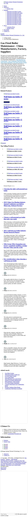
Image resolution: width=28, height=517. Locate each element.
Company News (11, 27)
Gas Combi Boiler (9, 377)
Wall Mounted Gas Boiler (7, 460)
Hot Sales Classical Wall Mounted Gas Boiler (15, 462)
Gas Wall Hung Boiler (6, 463)
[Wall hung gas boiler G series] (11, 117)
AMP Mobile (14, 459)
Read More (6, 102)
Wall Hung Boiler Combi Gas (12, 374)
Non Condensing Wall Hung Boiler (17, 61)
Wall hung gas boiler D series (14, 15)
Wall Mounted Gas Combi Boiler (13, 379)
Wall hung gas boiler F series (14, 17)
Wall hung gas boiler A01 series (14, 13)
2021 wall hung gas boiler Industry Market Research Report (15, 231)
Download (6, 29)
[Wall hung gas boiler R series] (11, 130)
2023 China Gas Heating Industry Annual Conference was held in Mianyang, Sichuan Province (14, 203)
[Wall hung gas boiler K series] (11, 136)
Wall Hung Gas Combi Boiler (13, 465)
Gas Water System (9, 373)
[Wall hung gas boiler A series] (11, 111)
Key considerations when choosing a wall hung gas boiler (15, 260)
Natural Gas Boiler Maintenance (13, 380)
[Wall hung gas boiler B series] (14, 173)
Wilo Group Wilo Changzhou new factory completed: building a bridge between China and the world (15, 245)
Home (5, 6)
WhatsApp (3, 469)
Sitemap (8, 459)
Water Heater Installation (7, 62)
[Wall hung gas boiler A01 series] (15, 167)
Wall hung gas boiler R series (14, 22)
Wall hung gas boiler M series (14, 21)
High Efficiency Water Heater (12, 381)
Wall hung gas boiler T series (14, 24)
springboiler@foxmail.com (14, 433)
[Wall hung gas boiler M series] (12, 104)
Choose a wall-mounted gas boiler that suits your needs (14, 218)
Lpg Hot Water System (10, 376)
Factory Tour (10, 8)
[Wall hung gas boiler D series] (11, 93)
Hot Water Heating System (20, 62)
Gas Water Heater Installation (12, 383)
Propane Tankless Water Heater (12, 387)
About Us (6, 7)
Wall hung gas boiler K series (14, 20)
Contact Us (6, 31)
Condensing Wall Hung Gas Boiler (13, 388)
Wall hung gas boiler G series (14, 18)
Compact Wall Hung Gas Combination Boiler (14, 385)
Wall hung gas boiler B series (14, 14)
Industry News (10, 28)
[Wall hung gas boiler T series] (11, 124)
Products (6, 10)
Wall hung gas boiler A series (14, 11)
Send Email (3, 467)
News (5, 25)
